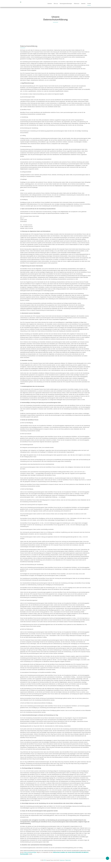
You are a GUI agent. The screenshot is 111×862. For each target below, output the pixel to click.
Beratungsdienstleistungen (66, 3)
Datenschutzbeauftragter (30, 852)
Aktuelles (83, 3)
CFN (45, 860)
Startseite (49, 3)
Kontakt (89, 3)
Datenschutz (68, 860)
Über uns (56, 3)
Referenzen (76, 3)
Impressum (62, 860)
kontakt (107, 858)
